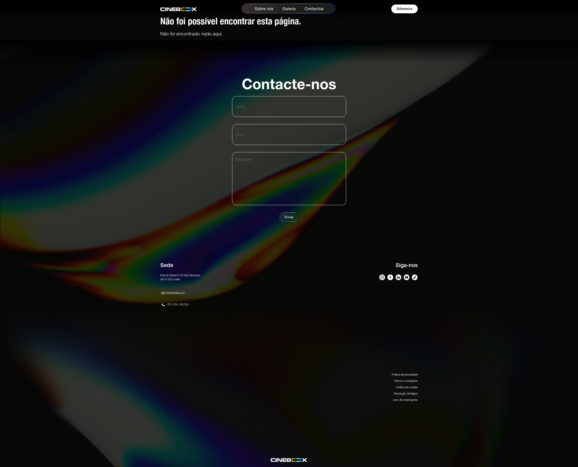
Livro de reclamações (405, 400)
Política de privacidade (405, 374)
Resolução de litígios (406, 393)
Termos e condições (406, 381)
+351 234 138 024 (177, 304)
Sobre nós (264, 8)
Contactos (314, 8)
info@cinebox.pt (175, 293)
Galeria (289, 8)
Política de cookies (407, 387)
